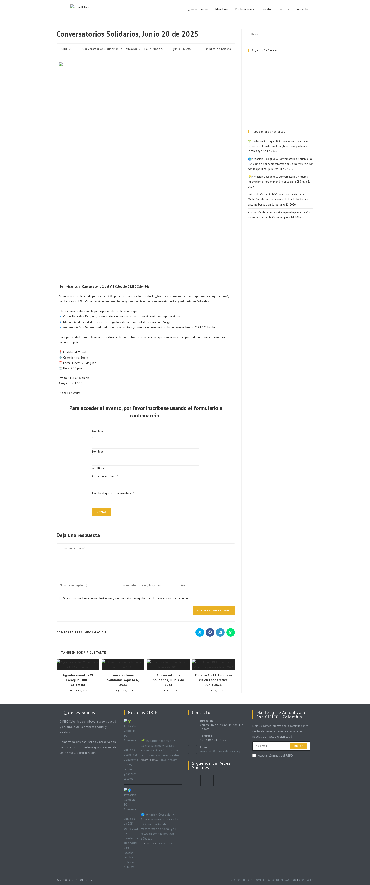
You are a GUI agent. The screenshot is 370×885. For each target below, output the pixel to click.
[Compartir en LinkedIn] (220, 632)
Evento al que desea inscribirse (113, 493)
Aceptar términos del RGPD (275, 755)
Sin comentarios (168, 760)
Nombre (97, 451)
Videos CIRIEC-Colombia (247, 880)
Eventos (283, 9)
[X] (195, 780)
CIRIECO (67, 49)
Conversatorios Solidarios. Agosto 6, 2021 (123, 680)
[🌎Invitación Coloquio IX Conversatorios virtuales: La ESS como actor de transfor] (131, 828)
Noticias (158, 49)
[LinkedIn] (221, 780)
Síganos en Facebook (266, 50)
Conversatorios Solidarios (100, 49)
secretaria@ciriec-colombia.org (220, 751)
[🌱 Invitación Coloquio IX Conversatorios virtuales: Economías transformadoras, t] (131, 750)
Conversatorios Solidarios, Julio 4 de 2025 (168, 680)
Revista (266, 9)
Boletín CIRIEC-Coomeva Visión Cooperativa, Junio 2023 (213, 680)
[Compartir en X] (199, 632)
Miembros (221, 9)
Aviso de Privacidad (281, 880)
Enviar (102, 511)
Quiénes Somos (198, 9)
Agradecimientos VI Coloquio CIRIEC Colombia (78, 680)
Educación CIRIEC (136, 49)
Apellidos (98, 468)
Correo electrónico (105, 476)
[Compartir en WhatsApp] (230, 632)
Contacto (302, 9)
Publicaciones (244, 9)
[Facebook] (208, 780)
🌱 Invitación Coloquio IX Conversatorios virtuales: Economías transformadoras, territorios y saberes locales (278, 146)
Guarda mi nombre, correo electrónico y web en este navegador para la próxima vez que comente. (127, 598)
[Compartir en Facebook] (210, 632)
